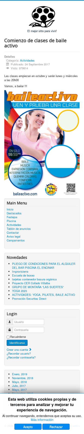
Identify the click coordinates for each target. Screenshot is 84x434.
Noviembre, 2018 (22, 378)
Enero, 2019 (19, 374)
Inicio (10, 209)
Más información (42, 419)
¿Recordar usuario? (19, 353)
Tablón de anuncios (19, 229)
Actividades (27, 60)
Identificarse (17, 343)
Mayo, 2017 (19, 390)
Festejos (12, 217)
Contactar (13, 233)
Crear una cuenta (18, 350)
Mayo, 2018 (19, 382)
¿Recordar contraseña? (21, 357)
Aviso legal (13, 236)
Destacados (14, 213)
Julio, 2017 (19, 386)
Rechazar (56, 427)
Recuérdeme (18, 337)
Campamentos (16, 240)
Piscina (11, 221)
